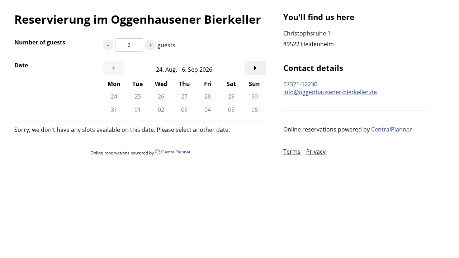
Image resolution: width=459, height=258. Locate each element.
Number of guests (39, 42)
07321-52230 (300, 84)
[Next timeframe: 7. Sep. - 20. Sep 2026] (255, 68)
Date (21, 65)
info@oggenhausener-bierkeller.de (330, 92)
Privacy (316, 152)
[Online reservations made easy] (172, 152)
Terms (292, 152)
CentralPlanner (391, 129)
